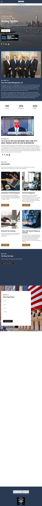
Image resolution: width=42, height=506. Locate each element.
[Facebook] (1, 44)
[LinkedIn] (6, 44)
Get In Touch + (8, 321)
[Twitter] (4, 44)
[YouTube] (8, 44)
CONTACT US (5, 30)
